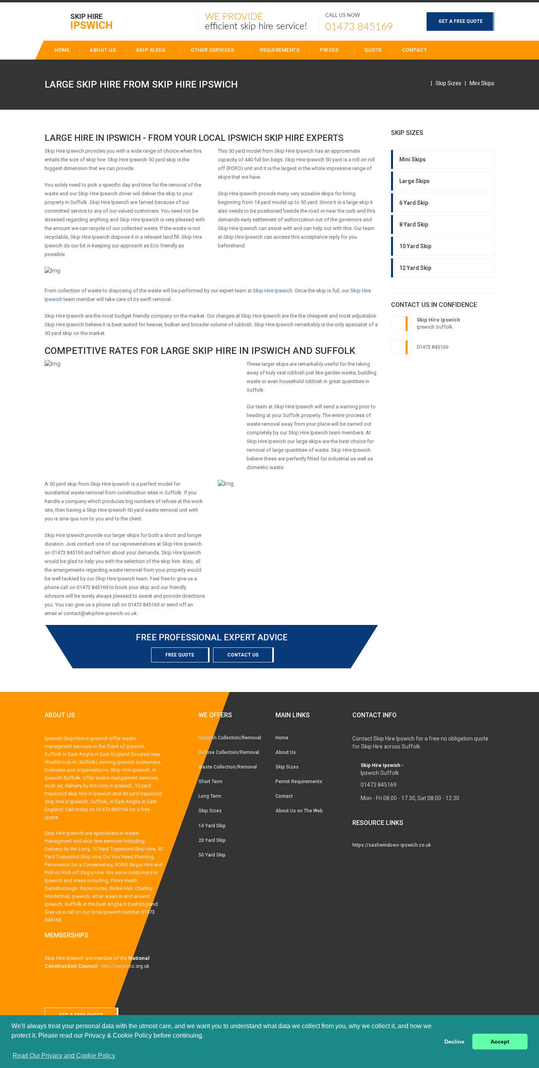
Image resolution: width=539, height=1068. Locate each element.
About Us (285, 752)
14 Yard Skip (212, 826)
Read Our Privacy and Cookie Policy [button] (64, 1055)
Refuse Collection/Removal (228, 752)
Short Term (210, 781)
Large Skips (414, 181)
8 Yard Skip (413, 224)
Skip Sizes (151, 50)
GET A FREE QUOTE (460, 21)
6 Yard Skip (413, 203)
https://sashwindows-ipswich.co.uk (391, 845)
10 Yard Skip (415, 246)
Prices (330, 50)
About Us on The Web (299, 811)
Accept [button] (499, 1041)
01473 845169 (359, 27)
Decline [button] (454, 1041)
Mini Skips (482, 83)
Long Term (209, 796)
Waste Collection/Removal (227, 767)
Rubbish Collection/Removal (229, 738)
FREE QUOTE (179, 655)
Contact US (242, 655)
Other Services (213, 50)
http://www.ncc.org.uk (125, 966)
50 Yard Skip (212, 855)
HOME (61, 50)
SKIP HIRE (91, 21)
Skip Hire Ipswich (272, 291)
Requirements (279, 50)
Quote (373, 50)
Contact (414, 50)
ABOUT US (103, 50)
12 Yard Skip (415, 268)
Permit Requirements (298, 781)
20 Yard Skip (212, 840)
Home (281, 738)
